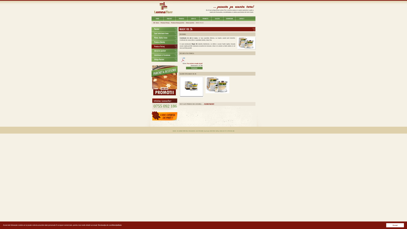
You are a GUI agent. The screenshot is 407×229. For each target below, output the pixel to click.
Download (194, 68)
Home (157, 22)
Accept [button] (395, 225)
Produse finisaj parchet (177, 22)
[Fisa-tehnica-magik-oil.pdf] (182, 62)
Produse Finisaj (165, 22)
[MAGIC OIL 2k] (192, 77)
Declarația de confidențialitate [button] (110, 225)
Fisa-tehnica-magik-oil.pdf (194, 63)
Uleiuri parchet (190, 22)
